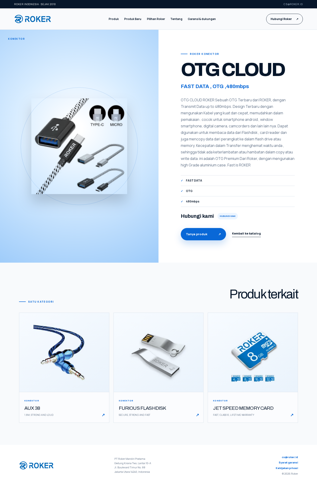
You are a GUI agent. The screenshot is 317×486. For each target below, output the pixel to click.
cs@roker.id (293, 4)
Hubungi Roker (284, 19)
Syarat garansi (288, 462)
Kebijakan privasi (287, 468)
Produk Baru (132, 19)
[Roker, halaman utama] (36, 18)
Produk (114, 19)
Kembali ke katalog (246, 233)
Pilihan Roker (156, 19)
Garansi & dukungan (202, 19)
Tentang (176, 19)
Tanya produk (203, 234)
